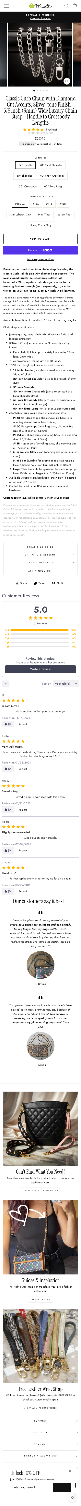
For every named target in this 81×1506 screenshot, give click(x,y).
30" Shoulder (24, 176)
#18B (63, 204)
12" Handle (25, 165)
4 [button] (44, 91)
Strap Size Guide (40, 546)
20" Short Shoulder (51, 165)
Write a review (40, 669)
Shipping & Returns (40, 554)
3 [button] (41, 91)
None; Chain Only (40, 225)
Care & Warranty (40, 562)
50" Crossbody (28, 186)
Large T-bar (65, 214)
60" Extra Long (53, 186)
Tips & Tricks (40, 1299)
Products (40, 1432)
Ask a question (40, 570)
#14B (49, 204)
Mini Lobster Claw (20, 214)
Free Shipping (26, 143)
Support (40, 1420)
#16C (35, 204)
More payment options (40, 259)
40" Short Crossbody (52, 176)
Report (22, 724)
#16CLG (20, 204)
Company (40, 1444)
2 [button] (38, 91)
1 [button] (34, 91)
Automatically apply (46, 1399)
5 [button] (47, 91)
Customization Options (40, 1190)
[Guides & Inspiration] (40, 1237)
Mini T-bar (44, 214)
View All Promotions (40, 1408)
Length (40, 157)
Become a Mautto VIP (40, 1456)
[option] (40, 55)
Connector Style (40, 196)
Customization (44, 143)
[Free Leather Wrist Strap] (40, 1346)
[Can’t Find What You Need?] (40, 1129)
